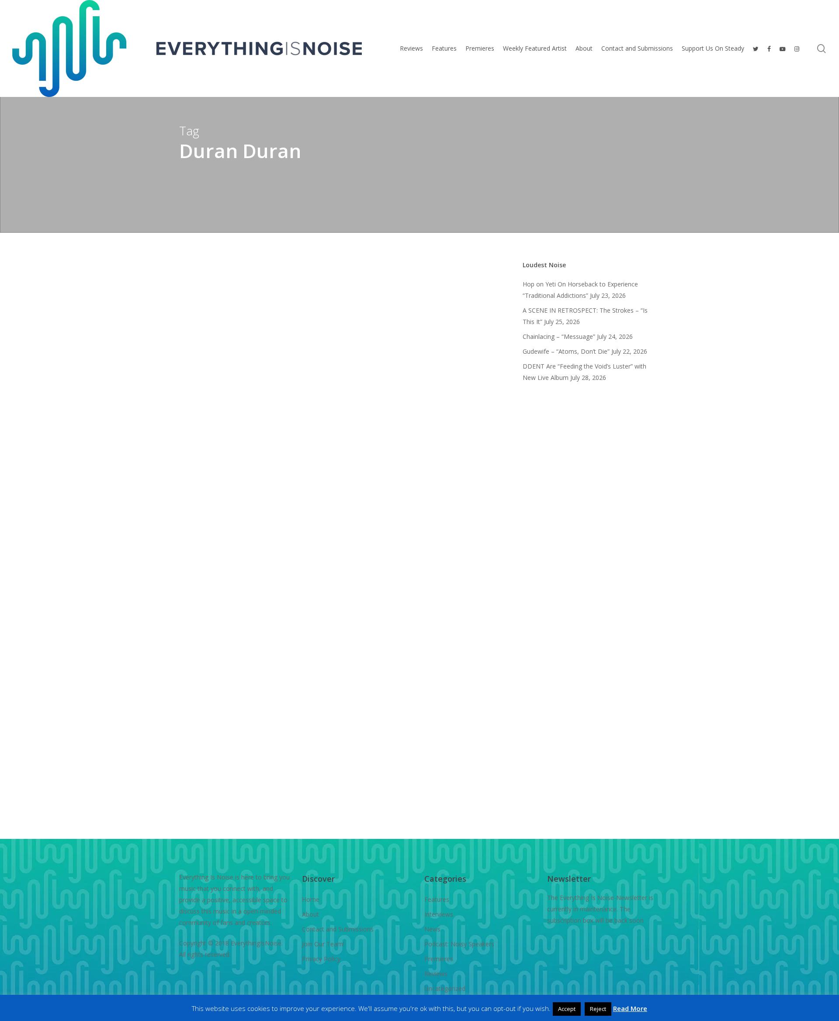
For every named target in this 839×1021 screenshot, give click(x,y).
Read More (630, 1008)
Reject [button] (598, 1009)
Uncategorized (444, 988)
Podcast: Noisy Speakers (459, 944)
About (310, 914)
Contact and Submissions (338, 929)
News (432, 929)
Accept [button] (567, 1009)
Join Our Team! (323, 944)
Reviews (188, 873)
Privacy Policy (321, 959)
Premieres (438, 959)
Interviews (438, 914)
